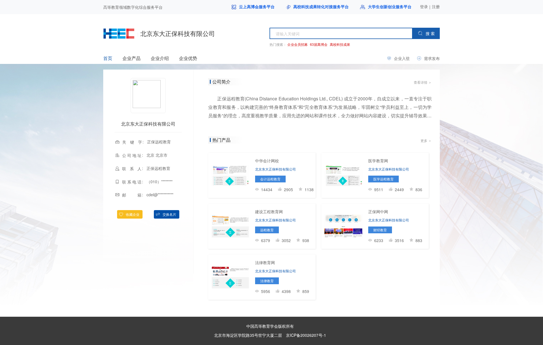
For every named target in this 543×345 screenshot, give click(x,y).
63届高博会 (318, 44)
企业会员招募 (297, 44)
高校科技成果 (340, 44)
